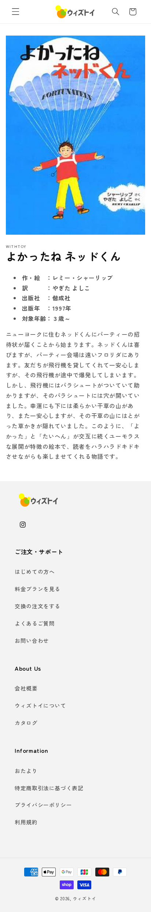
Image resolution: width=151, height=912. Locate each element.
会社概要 (26, 688)
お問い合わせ (32, 640)
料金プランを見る (37, 589)
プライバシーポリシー (43, 805)
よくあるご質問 (35, 623)
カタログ (26, 722)
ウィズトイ (84, 898)
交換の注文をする (37, 606)
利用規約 (26, 822)
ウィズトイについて (40, 705)
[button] (15, 11)
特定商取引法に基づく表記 (49, 788)
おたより (26, 770)
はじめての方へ (35, 571)
